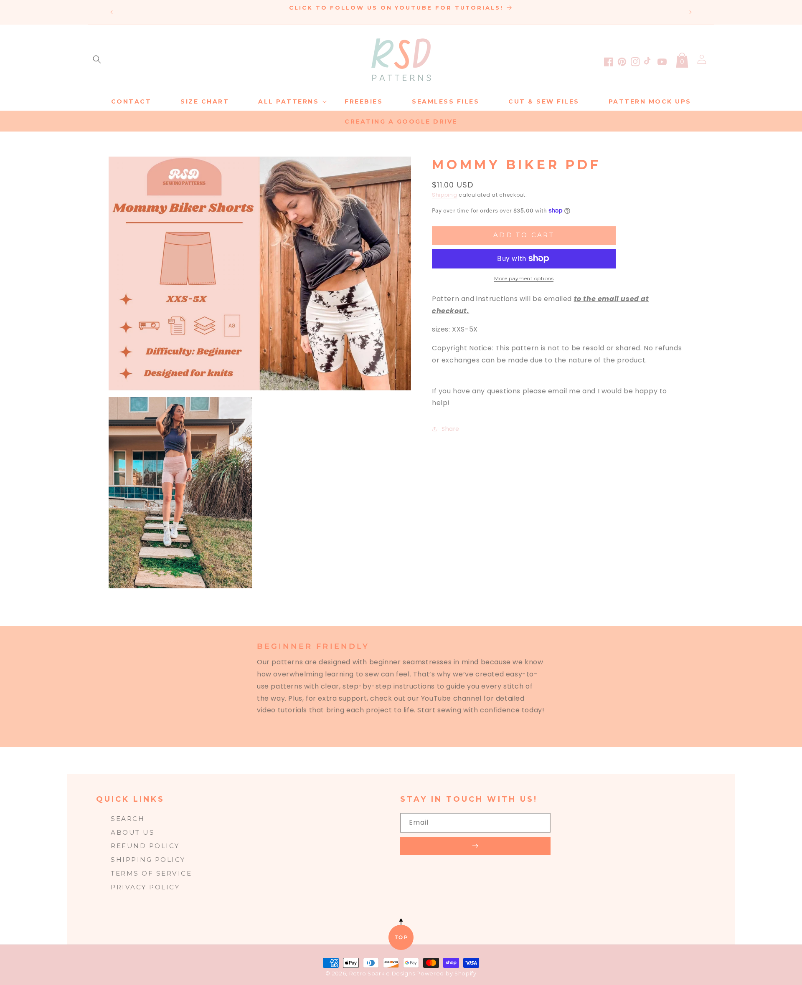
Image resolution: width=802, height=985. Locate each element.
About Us (133, 832)
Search (128, 819)
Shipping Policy (148, 859)
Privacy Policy (145, 887)
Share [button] (450, 428)
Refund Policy (145, 846)
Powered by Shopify (446, 973)
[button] (97, 59)
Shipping (444, 194)
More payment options (523, 278)
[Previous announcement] (111, 12)
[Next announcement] (690, 12)
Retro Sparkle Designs (382, 973)
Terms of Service (151, 873)
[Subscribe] (475, 846)
